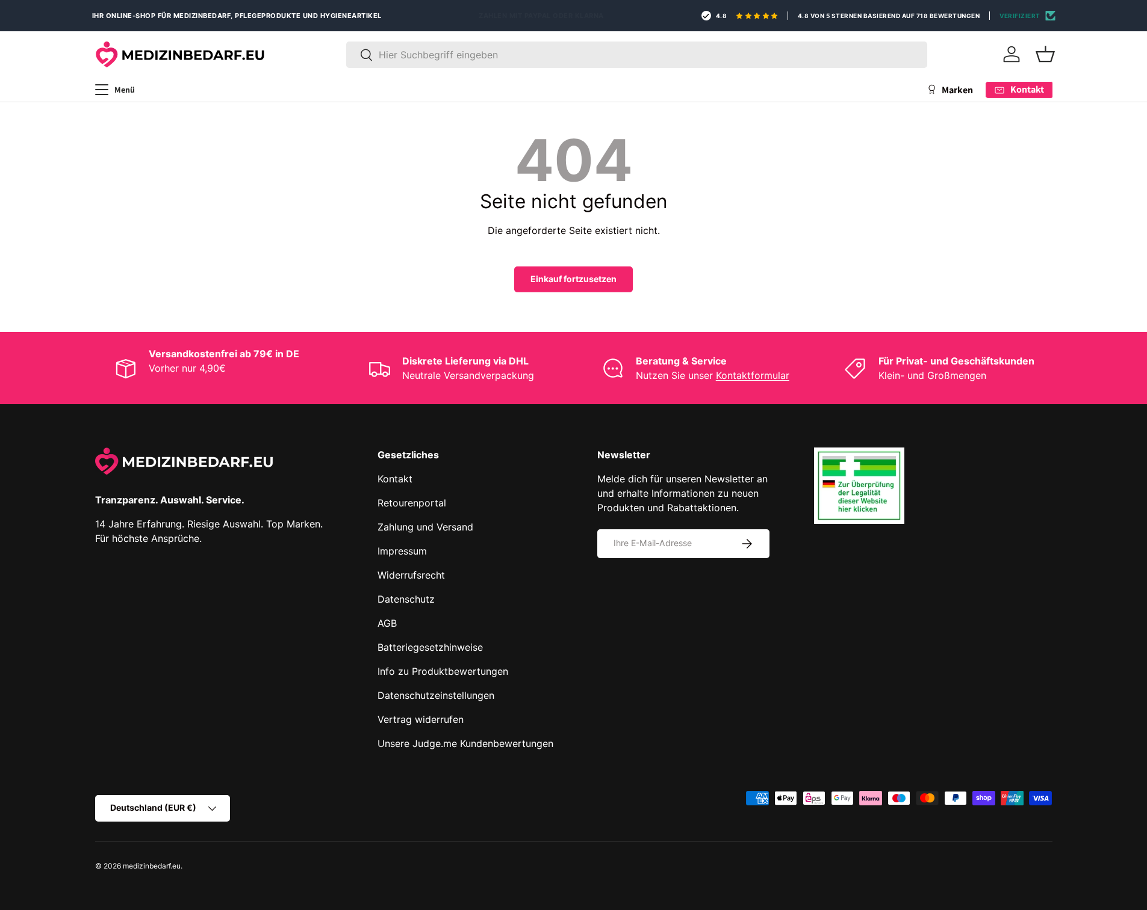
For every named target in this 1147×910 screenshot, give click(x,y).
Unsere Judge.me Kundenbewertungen (465, 743)
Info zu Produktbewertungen (443, 671)
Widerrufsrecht (411, 575)
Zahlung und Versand (425, 527)
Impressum (402, 551)
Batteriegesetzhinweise (430, 647)
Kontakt (395, 479)
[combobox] (636, 55)
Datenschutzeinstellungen (436, 695)
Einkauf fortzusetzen (573, 279)
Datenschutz (406, 599)
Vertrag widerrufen (421, 719)
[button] (1045, 54)
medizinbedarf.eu (152, 865)
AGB (387, 623)
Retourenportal (412, 503)
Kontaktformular (752, 375)
